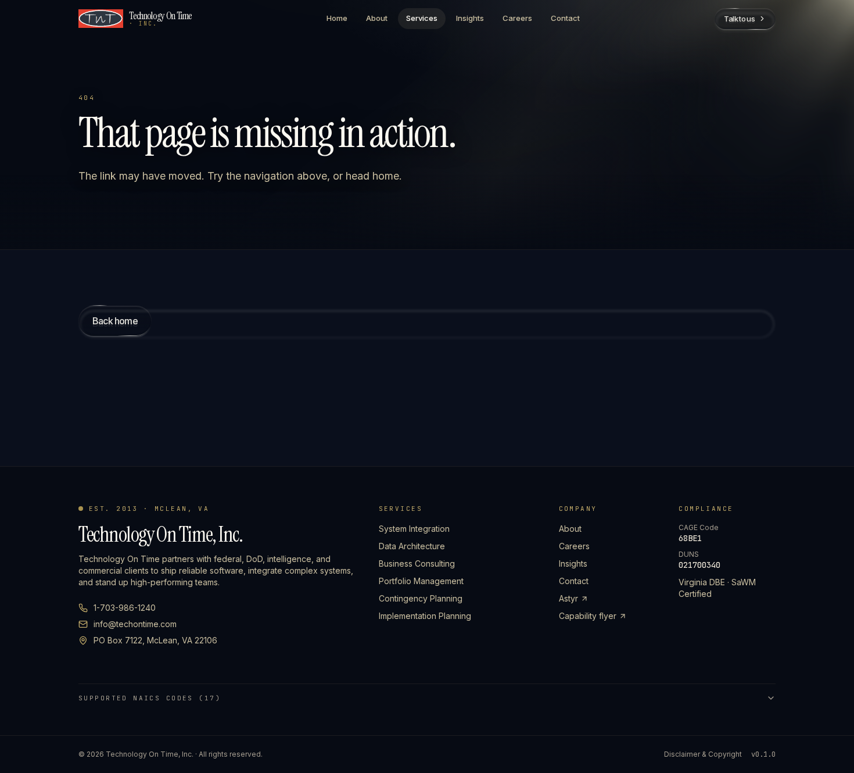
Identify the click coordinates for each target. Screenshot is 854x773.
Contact (565, 18)
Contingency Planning (420, 598)
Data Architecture (412, 546)
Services (421, 18)
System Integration (414, 529)
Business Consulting (417, 563)
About (376, 18)
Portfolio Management (421, 581)
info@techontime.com (135, 624)
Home (336, 18)
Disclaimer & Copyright (703, 754)
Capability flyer (587, 616)
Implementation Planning (425, 616)
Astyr (568, 598)
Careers (517, 18)
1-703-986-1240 (125, 608)
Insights (470, 18)
